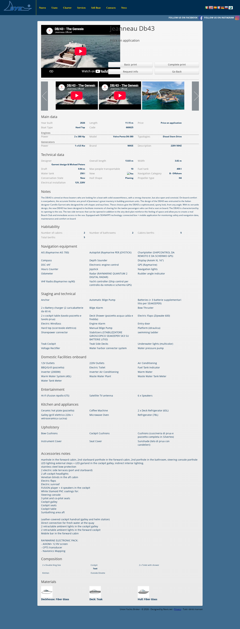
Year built (47, 123)
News (124, 7)
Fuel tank (143, 169)
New (92, 173)
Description (144, 145)
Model (93, 136)
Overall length (97, 160)
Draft (44, 169)
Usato (54, 7)
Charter (67, 7)
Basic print (130, 64)
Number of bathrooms (102, 232)
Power (44, 136)
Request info (130, 71)
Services (81, 7)
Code (92, 127)
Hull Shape (95, 178)
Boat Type (47, 127)
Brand (93, 145)
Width (141, 160)
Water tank (47, 173)
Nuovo (42, 7)
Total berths (48, 237)
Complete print (177, 64)
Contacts (111, 7)
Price (141, 123)
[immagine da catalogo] (163, 95)
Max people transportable (104, 169)
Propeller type (146, 178)
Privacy (177, 609)
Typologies (144, 136)
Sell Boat (96, 7)
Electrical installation (53, 182)
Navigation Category (149, 173)
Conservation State (52, 178)
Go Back (176, 71)
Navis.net (167, 609)
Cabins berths (146, 232)
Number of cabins (51, 232)
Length (93, 123)
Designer (46, 160)
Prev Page (44, 96)
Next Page (195, 96)
